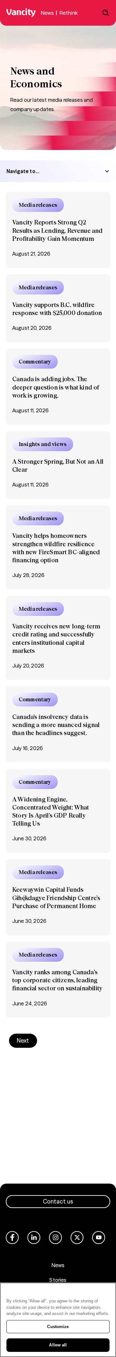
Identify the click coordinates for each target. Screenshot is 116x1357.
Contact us (58, 1201)
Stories (57, 1280)
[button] (58, 171)
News (58, 1265)
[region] (58, 1320)
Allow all (58, 1345)
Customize (58, 1326)
